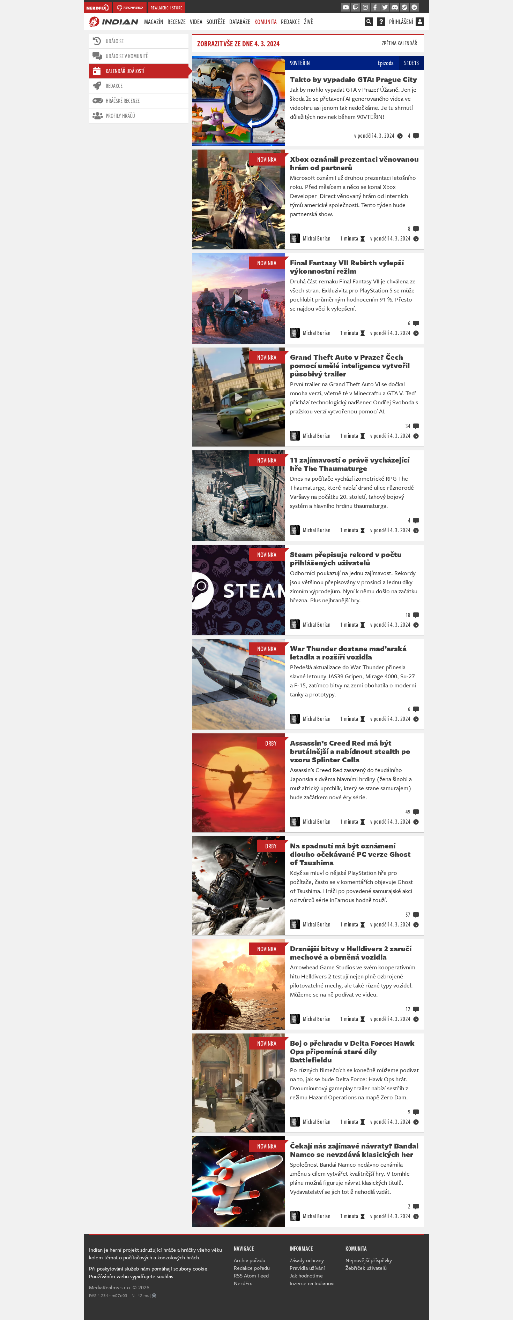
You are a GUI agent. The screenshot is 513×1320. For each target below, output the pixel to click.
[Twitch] (355, 7)
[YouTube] (345, 7)
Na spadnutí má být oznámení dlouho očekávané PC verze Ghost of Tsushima (350, 854)
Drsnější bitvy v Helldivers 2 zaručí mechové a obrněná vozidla (350, 952)
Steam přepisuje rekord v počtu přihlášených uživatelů (346, 558)
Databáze (239, 21)
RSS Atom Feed (251, 1275)
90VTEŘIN (300, 62)
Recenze (177, 21)
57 (408, 914)
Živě (308, 21)
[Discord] (394, 7)
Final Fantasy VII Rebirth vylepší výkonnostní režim (347, 266)
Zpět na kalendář (399, 43)
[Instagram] (365, 7)
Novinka (266, 159)
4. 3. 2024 (374, 135)
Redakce (290, 21)
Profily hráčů (120, 116)
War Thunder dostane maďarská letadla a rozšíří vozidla (348, 652)
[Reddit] (414, 7)
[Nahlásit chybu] (154, 1295)
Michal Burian (316, 238)
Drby (270, 743)
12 (408, 1009)
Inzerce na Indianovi (312, 1283)
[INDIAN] (113, 21)
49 (408, 812)
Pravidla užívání (307, 1267)
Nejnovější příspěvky (368, 1260)
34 (408, 426)
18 (408, 615)
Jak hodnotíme (306, 1275)
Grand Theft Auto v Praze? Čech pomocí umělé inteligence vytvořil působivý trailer (350, 365)
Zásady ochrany (307, 1260)
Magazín (153, 21)
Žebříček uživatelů (366, 1267)
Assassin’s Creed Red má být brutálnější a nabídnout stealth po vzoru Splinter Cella (350, 751)
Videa (196, 21)
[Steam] (404, 7)
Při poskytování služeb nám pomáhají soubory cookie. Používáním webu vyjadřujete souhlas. (149, 1272)
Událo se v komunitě (127, 56)
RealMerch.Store (167, 8)
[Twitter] (384, 7)
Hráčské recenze (123, 101)
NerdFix (243, 1283)
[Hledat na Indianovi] (369, 21)
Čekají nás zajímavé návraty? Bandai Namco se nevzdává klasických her (354, 1149)
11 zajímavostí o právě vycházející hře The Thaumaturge (349, 464)
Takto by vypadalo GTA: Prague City (353, 79)
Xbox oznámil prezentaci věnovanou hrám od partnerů (354, 163)
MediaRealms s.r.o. (110, 1287)
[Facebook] (375, 7)
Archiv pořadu (249, 1260)
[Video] (238, 100)
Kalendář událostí (125, 71)
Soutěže (216, 21)
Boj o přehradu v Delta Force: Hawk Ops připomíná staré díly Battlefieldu (352, 1051)
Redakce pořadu (252, 1267)
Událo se (115, 41)
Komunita (265, 21)
